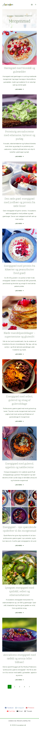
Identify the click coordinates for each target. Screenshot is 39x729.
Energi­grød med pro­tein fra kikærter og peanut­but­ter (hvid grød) (19, 269)
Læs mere (19, 89)
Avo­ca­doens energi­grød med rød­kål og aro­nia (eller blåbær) (19, 658)
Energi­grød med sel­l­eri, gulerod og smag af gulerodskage (19, 400)
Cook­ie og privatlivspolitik (20, 721)
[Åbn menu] (32, 4)
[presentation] (19, 48)
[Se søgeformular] (35, 5)
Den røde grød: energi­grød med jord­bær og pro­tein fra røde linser (19, 202)
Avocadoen (10, 16)
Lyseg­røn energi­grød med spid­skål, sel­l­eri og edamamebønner (19, 591)
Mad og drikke (19, 16)
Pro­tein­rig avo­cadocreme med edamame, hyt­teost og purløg (19, 135)
